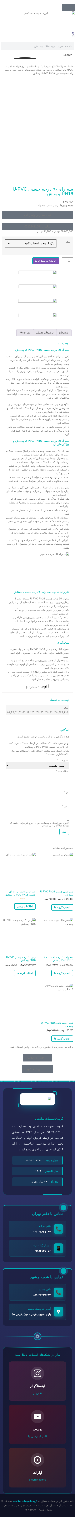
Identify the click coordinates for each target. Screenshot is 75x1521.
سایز (67, 242)
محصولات (63, 66)
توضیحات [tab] (63, 332)
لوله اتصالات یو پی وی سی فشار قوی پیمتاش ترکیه (42, 70)
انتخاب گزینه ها (62, 907)
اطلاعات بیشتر (25, 906)
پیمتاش (43, 356)
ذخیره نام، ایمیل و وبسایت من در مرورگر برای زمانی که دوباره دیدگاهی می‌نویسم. (39, 824)
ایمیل (65, 806)
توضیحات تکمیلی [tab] (44, 332)
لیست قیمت (22, 671)
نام (66, 792)
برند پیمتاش (53, 205)
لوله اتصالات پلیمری (30, 66)
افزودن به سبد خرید (45, 260)
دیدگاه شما (62, 771)
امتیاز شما (63, 760)
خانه (71, 66)
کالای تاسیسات (49, 66)
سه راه (13, 70)
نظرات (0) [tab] (25, 332)
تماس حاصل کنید (41, 679)
